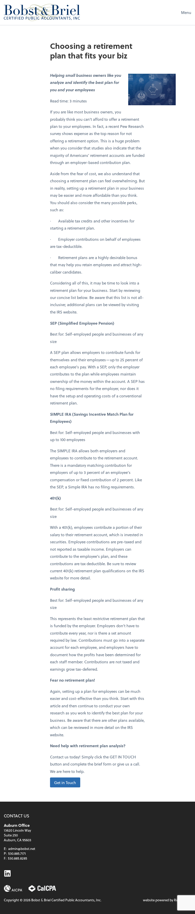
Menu (186, 12)
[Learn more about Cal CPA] (42, 888)
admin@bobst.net (21, 848)
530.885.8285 (17, 858)
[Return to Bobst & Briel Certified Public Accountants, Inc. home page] (42, 12)
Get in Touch (65, 782)
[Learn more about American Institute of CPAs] (13, 888)
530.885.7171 (17, 853)
